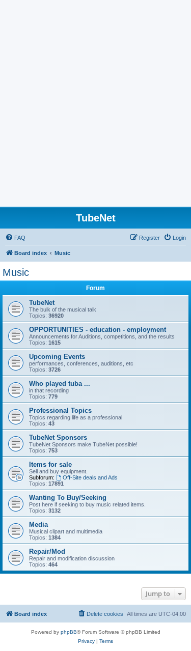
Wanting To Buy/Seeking (67, 497)
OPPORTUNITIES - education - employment (97, 329)
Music (16, 272)
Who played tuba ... (59, 383)
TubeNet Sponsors (58, 437)
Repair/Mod (47, 551)
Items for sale (50, 464)
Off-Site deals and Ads (90, 477)
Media (38, 524)
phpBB (69, 632)
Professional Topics (60, 410)
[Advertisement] (95, 106)
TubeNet (41, 302)
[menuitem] (15, 238)
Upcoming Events (57, 356)
